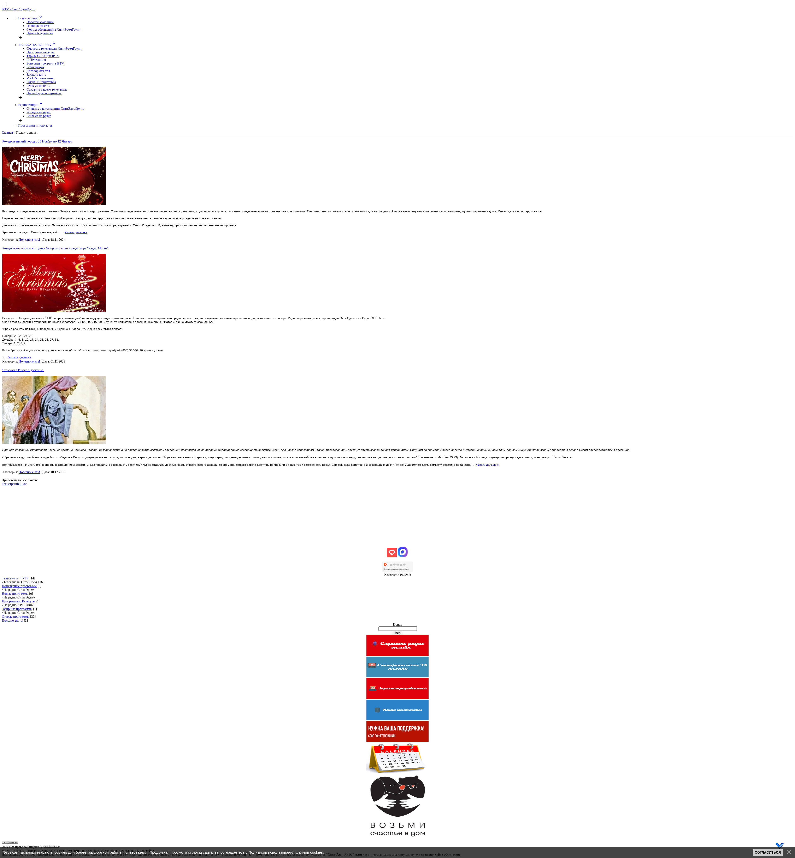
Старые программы (15, 616)
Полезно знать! (29, 239)
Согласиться (768, 852)
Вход (23, 484)
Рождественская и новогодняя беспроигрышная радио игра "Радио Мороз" (55, 248)
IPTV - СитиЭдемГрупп (18, 9)
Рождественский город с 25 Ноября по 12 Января (37, 141)
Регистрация (10, 484)
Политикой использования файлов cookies (285, 852)
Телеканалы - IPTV (15, 578)
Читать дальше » (76, 232)
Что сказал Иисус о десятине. (23, 370)
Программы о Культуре (18, 601)
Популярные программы (19, 586)
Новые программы (15, 593)
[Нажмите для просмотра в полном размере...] (54, 204)
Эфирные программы (17, 609)
